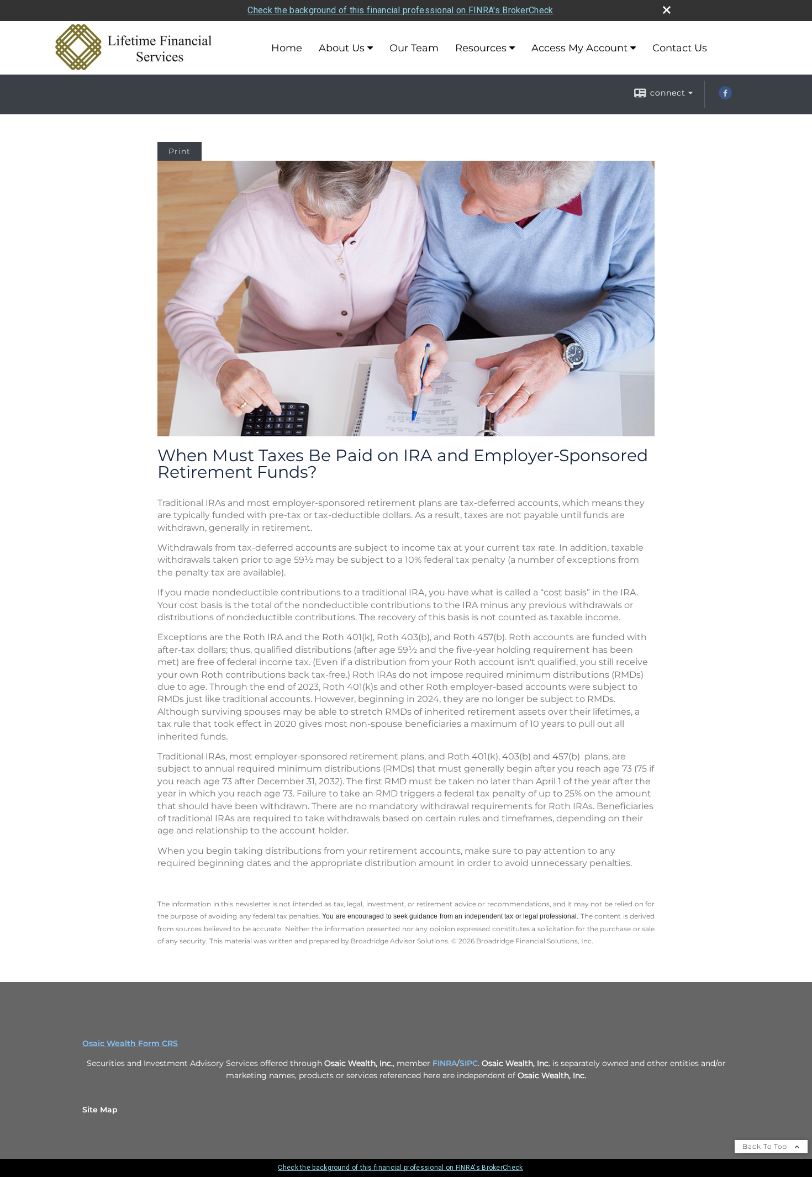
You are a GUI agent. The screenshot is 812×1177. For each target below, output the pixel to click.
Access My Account (579, 48)
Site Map (100, 1110)
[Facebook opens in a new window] (725, 97)
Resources (481, 48)
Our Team (414, 48)
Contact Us (679, 48)
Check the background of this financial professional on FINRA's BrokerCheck (400, 10)
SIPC (469, 1063)
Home (286, 48)
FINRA (445, 1063)
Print (179, 151)
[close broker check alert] (666, 10)
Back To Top (765, 1146)
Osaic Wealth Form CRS (130, 1043)
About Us (342, 48)
